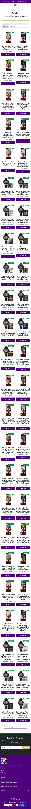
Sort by (5, 26)
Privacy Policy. (15, 750)
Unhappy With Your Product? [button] (9, 786)
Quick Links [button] (4, 778)
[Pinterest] (19, 798)
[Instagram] (14, 798)
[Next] (9, 42)
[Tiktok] (16, 798)
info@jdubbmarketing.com (10, 773)
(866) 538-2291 (7, 771)
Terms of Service (23, 749)
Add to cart (8, 54)
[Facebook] (11, 798)
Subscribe (26, 747)
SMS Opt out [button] (4, 790)
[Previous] (7, 42)
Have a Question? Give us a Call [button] (9, 782)
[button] (3, 5)
